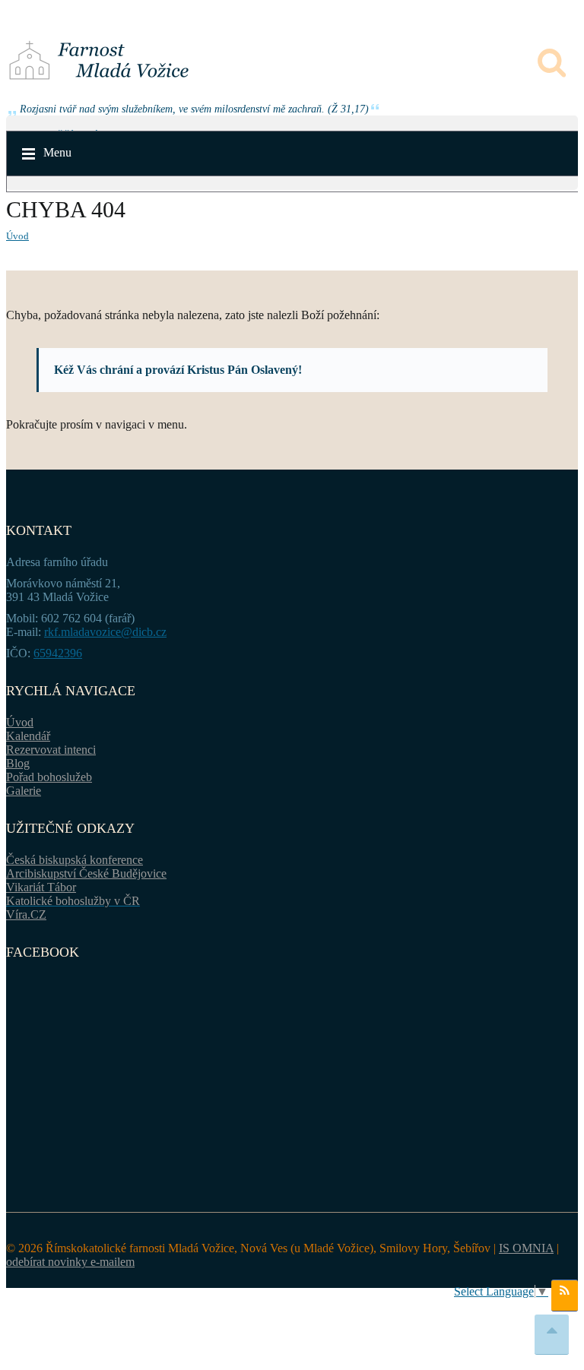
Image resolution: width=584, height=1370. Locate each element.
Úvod (17, 236)
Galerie (23, 790)
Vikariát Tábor (41, 887)
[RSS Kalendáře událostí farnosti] (564, 1295)
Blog (18, 763)
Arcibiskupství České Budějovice (86, 873)
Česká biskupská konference (74, 859)
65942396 (57, 653)
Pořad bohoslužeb (49, 776)
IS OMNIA (526, 1248)
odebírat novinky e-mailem (70, 1261)
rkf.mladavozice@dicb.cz (105, 631)
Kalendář (28, 735)
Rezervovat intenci (51, 749)
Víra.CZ (26, 914)
